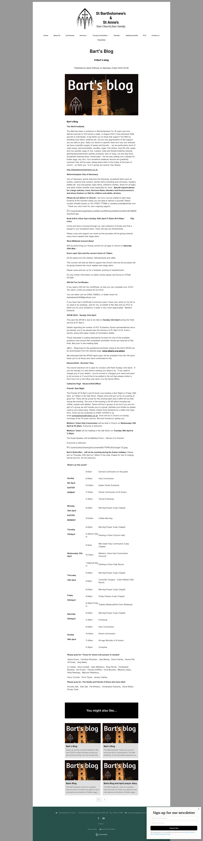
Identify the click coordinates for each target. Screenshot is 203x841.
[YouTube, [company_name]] (103, 818)
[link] (83, 35)
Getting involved (132, 35)
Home (46, 35)
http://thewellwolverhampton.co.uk (82, 169)
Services (83, 35)
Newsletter (102, 40)
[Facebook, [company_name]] (98, 818)
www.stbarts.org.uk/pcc (113, 351)
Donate (116, 35)
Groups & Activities (100, 35)
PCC (144, 35)
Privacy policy (92, 829)
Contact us (155, 35)
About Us (56, 35)
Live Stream (70, 35)
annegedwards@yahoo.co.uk (85, 415)
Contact (100, 824)
